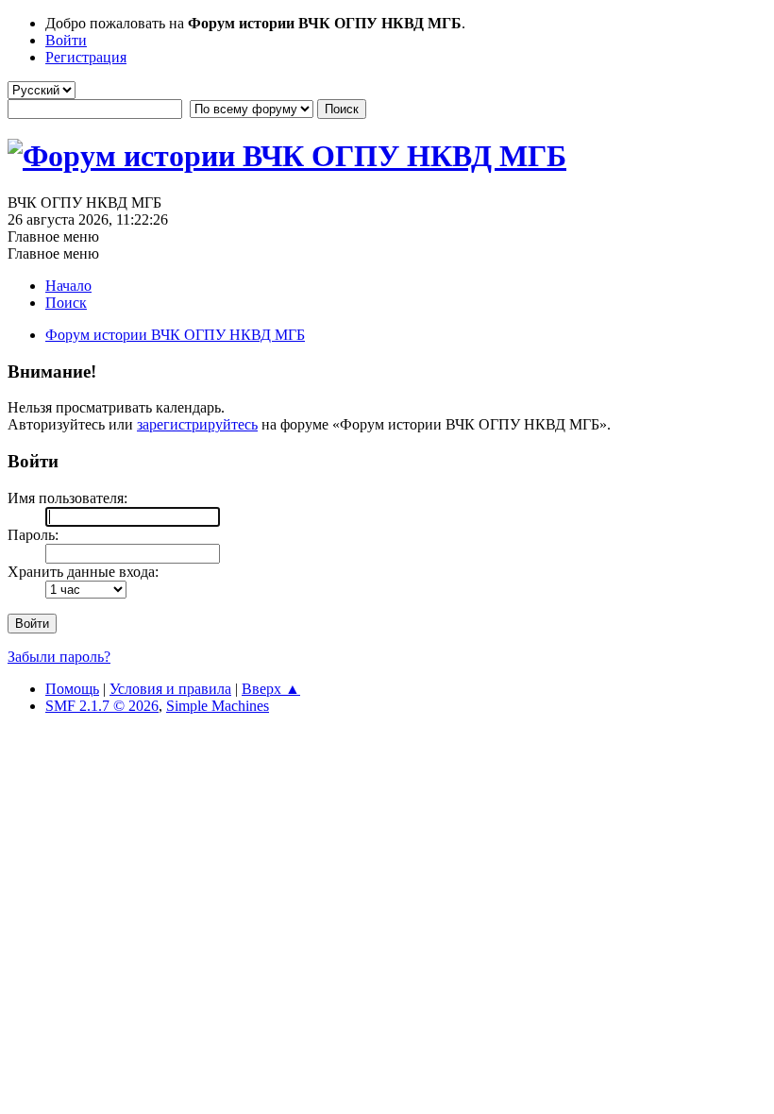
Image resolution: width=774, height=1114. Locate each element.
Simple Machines (217, 706)
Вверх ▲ (271, 689)
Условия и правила (170, 689)
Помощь (72, 689)
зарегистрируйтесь (197, 424)
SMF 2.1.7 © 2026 (102, 706)
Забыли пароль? (59, 657)
